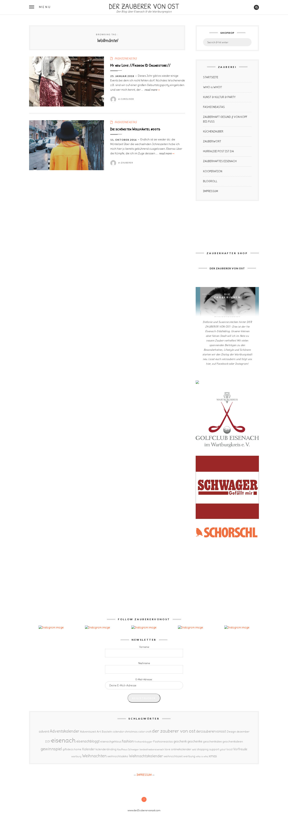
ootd (194, 749)
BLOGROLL (210, 181)
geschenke (194, 741)
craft (148, 731)
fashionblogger (143, 741)
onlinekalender (181, 749)
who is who (202, 756)
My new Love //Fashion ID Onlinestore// (140, 65)
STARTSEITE (210, 77)
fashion (128, 741)
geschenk (180, 741)
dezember (243, 731)
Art (99, 731)
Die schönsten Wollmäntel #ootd (135, 129)
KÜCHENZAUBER (213, 131)
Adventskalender (64, 731)
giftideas (68, 749)
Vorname (144, 646)
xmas (213, 756)
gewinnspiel (51, 748)
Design (231, 731)
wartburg (76, 756)
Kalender (88, 749)
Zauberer (127, 163)
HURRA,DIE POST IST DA (218, 151)
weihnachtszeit (173, 756)
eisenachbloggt (88, 741)
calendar (118, 731)
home (77, 749)
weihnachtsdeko (117, 756)
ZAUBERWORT (212, 141)
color (141, 731)
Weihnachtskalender (146, 756)
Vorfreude (240, 749)
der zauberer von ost (173, 731)
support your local (221, 749)
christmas (131, 731)
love (167, 749)
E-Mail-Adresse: (144, 679)
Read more (152, 90)
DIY (47, 741)
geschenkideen (232, 741)
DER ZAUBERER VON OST (144, 5)
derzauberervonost (211, 731)
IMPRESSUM (210, 191)
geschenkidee (212, 741)
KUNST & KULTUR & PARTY (219, 97)
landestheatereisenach (152, 749)
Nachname (144, 663)
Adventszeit (88, 731)
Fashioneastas (163, 741)
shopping (203, 749)
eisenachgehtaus (110, 741)
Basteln (107, 731)
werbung (189, 756)
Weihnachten (94, 755)
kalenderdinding (106, 749)
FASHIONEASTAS (125, 58)
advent (44, 731)
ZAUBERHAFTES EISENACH (220, 161)
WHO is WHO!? (212, 87)
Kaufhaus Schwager (128, 749)
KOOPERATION (212, 171)
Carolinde (127, 99)
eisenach (63, 740)
